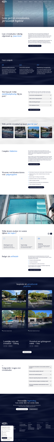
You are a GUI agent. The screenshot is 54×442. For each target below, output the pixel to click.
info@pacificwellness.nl (23, 425)
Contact (47, 424)
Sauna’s (29, 425)
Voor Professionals (31, 429)
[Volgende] (51, 234)
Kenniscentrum (48, 426)
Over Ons (38, 424)
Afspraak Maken (48, 425)
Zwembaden (30, 424)
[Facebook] (48, 439)
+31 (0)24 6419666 (22, 424)
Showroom (38, 425)
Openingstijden (39, 426)
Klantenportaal (48, 427)
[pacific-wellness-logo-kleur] (4, 2)
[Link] (7, 130)
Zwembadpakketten (31, 427)
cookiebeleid (8, 429)
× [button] (12, 426)
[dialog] (7, 433)
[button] (22, 1)
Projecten (29, 426)
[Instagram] (50, 439)
